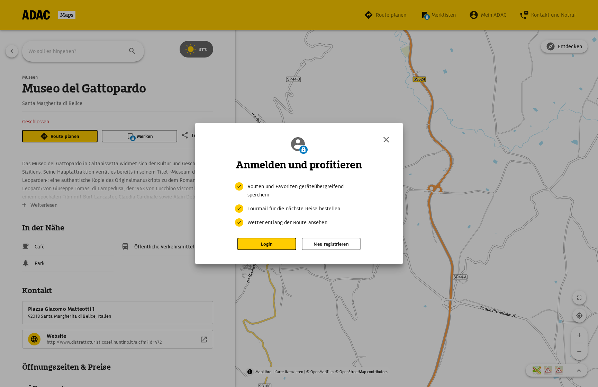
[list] (299, 204)
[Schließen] (386, 139)
